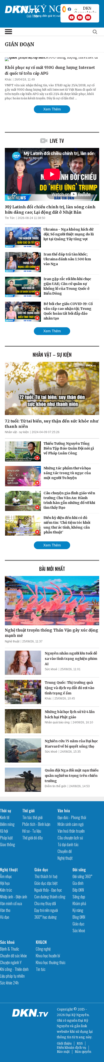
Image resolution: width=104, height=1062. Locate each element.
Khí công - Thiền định (14, 969)
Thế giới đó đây (32, 838)
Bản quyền (83, 1052)
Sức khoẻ (51, 669)
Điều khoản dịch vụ (71, 1048)
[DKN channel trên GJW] (85, 9)
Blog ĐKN (79, 917)
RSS (80, 1043)
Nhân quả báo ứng (57, 722)
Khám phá (79, 903)
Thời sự (5, 811)
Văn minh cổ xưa (11, 903)
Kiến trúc (6, 890)
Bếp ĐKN (78, 890)
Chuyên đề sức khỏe (13, 956)
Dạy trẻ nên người (46, 910)
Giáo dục (41, 870)
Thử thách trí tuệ (45, 876)
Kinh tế (4, 817)
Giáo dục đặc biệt (46, 883)
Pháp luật (6, 838)
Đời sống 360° (82, 876)
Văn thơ (5, 910)
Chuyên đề (65, 851)
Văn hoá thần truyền (71, 831)
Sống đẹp (79, 897)
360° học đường (45, 917)
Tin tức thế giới (32, 817)
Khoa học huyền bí (48, 956)
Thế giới (28, 811)
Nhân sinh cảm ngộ (70, 824)
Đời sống (79, 870)
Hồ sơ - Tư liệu (31, 831)
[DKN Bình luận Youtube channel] (80, 17)
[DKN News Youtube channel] (71, 17)
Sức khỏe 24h (9, 983)
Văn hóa (64, 811)
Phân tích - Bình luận (36, 824)
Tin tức (40, 969)
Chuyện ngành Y (11, 962)
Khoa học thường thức (51, 962)
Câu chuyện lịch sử (70, 838)
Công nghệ (43, 949)
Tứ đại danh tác (68, 844)
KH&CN (41, 942)
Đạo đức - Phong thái (72, 817)
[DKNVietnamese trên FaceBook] (69, 9)
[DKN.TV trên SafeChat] (64, 9)
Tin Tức (10, 218)
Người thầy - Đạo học (48, 890)
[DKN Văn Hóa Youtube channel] (88, 17)
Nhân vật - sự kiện (17, 432)
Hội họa (5, 883)
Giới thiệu (64, 1043)
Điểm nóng (7, 824)
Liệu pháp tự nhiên (12, 976)
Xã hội (4, 831)
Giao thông (7, 844)
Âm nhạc (6, 876)
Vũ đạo (4, 917)
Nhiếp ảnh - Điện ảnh (13, 897)
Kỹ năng (78, 910)
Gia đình (78, 883)
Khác (8, 79)
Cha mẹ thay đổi (45, 903)
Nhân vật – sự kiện (52, 354)
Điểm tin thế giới (55, 786)
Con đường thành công (49, 897)
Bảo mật (63, 1052)
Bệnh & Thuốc (9, 949)
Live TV (57, 140)
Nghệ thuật (12, 641)
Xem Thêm (52, 109)
